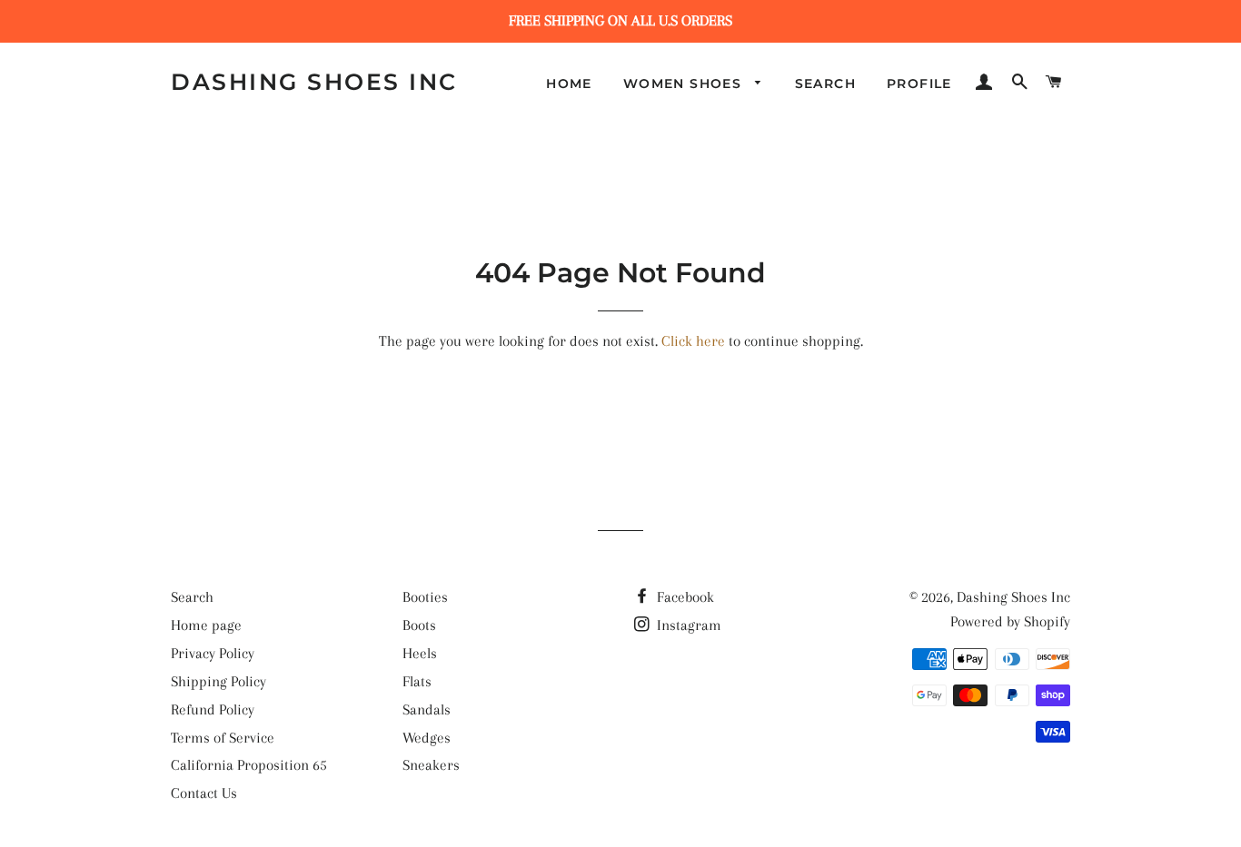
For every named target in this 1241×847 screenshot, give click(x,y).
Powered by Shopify (1010, 621)
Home (569, 83)
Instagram (687, 625)
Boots (419, 625)
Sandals (426, 709)
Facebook (683, 597)
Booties (425, 597)
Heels (419, 653)
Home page (206, 625)
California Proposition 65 (249, 764)
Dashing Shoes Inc (314, 81)
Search (825, 83)
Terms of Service (222, 737)
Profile (919, 83)
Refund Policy (212, 709)
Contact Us (204, 793)
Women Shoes (685, 83)
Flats (417, 681)
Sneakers (431, 764)
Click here (693, 341)
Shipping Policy (218, 681)
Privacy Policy (212, 653)
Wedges (426, 737)
